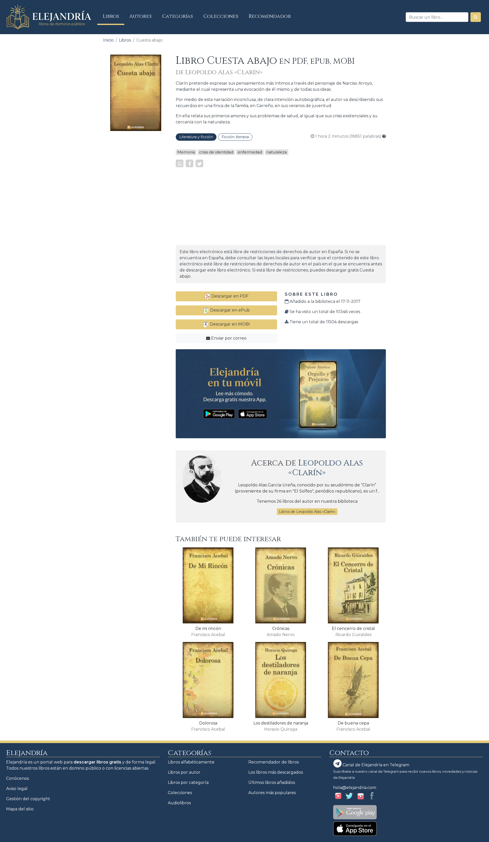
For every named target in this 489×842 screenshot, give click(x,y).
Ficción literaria (235, 137)
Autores (140, 16)
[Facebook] (189, 163)
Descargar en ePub (229, 310)
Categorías (177, 16)
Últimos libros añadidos (271, 782)
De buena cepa (353, 723)
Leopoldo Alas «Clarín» (325, 468)
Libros (113, 16)
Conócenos (17, 778)
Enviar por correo (228, 338)
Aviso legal (17, 788)
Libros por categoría (188, 782)
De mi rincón (208, 628)
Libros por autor (184, 772)
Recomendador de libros (273, 762)
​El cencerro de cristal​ (353, 628)
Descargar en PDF (229, 296)
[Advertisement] (135, 211)
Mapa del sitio (20, 809)
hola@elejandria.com (354, 787)
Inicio (108, 40)
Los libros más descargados (275, 772)
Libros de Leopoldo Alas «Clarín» (307, 511)
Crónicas (280, 628)
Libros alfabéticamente (191, 762)
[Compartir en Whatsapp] (179, 163)
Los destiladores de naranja (280, 723)
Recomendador (270, 16)
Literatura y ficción (196, 137)
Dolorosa (208, 723)
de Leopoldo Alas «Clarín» (219, 72)
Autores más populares (272, 792)
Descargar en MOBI (229, 324)
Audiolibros (179, 802)
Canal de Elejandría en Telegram (375, 764)
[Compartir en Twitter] (199, 163)
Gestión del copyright (28, 798)
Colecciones (220, 16)
